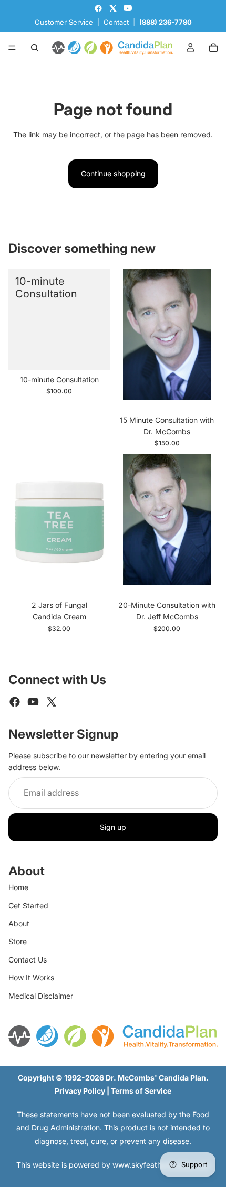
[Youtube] (33, 702)
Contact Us (27, 959)
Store (17, 941)
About (18, 923)
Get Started (28, 905)
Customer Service (64, 22)
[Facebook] (14, 702)
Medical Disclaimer (40, 995)
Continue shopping (113, 173)
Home (18, 887)
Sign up (113, 826)
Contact (116, 22)
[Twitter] (51, 702)
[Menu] (12, 48)
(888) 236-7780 (165, 22)
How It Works (31, 977)
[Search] (34, 47)
